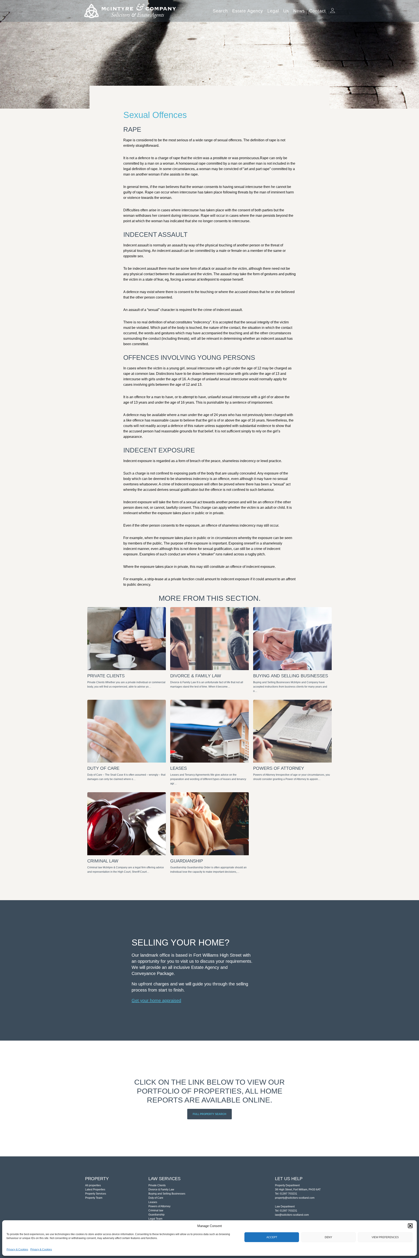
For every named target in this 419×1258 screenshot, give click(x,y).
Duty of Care (155, 1197)
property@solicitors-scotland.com (294, 1197)
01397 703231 (288, 1193)
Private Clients (157, 1185)
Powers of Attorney (159, 1206)
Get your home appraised (156, 1000)
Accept (271, 1237)
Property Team (93, 1197)
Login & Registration (332, 9)
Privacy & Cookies (17, 1249)
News (299, 11)
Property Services (95, 1193)
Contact (317, 11)
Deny (328, 1237)
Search (220, 11)
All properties (93, 1185)
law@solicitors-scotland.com (292, 1214)
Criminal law (155, 1210)
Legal (273, 11)
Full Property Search (209, 1114)
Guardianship (156, 1214)
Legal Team (155, 1218)
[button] (410, 1226)
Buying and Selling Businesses (166, 1193)
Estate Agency (247, 11)
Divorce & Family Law (161, 1189)
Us (286, 11)
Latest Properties (95, 1189)
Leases (152, 1202)
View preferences (385, 1237)
